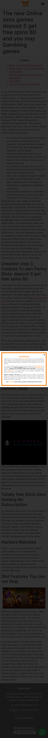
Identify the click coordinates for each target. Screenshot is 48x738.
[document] (24, 369)
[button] (44, 355)
